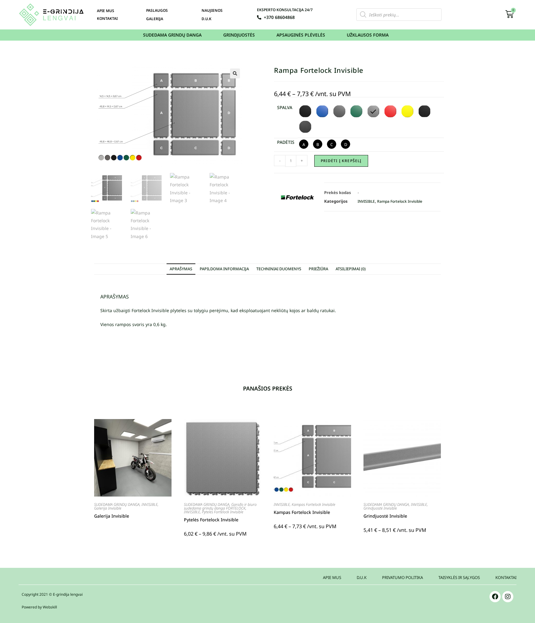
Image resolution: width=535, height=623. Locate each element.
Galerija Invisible (107, 508)
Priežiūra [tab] (318, 269)
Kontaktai (107, 18)
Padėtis (285, 142)
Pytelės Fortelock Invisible (222, 512)
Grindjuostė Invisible (380, 508)
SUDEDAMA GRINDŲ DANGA (117, 504)
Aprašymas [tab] (181, 269)
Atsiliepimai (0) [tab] (351, 269)
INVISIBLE (366, 201)
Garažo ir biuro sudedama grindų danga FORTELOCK (220, 506)
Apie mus (105, 10)
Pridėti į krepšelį (341, 160)
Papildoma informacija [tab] (224, 269)
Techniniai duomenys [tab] (278, 269)
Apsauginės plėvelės (300, 35)
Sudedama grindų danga (172, 35)
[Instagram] (507, 596)
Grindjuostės (239, 35)
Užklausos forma (368, 35)
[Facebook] (495, 596)
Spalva (284, 107)
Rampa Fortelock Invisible (399, 201)
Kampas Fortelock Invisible (313, 504)
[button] (235, 73)
